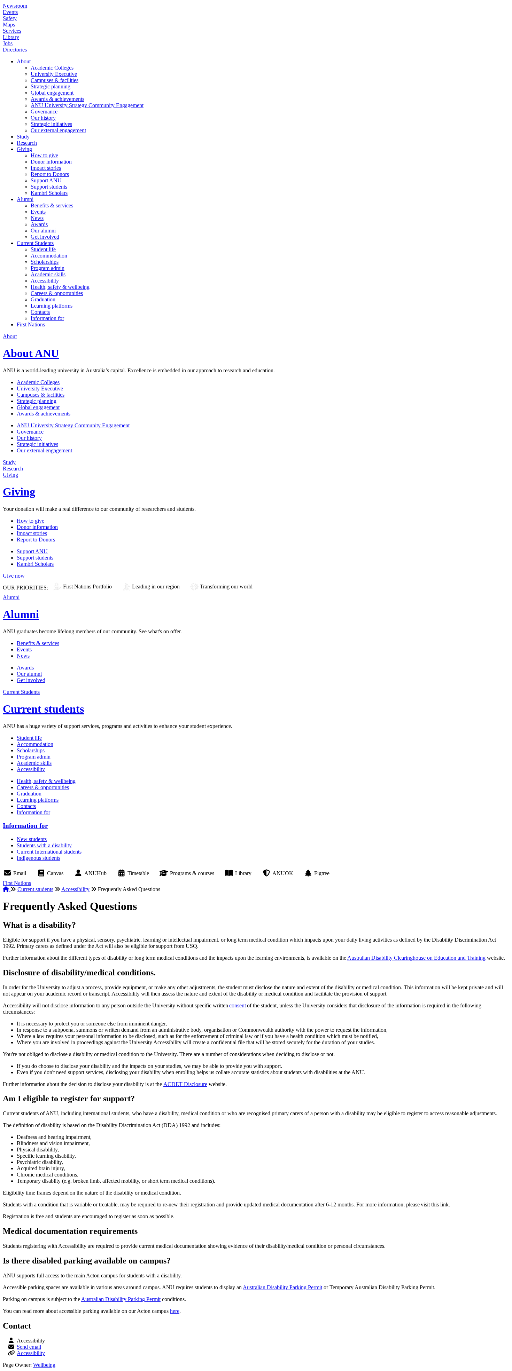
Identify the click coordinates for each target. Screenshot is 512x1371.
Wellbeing (44, 1365)
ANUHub (95, 873)
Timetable (138, 873)
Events (10, 12)
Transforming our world (226, 586)
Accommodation (49, 256)
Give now (14, 576)
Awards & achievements (57, 99)
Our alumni (43, 230)
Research (27, 143)
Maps (9, 24)
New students (32, 839)
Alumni (25, 199)
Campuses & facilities (54, 80)
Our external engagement (58, 130)
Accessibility (45, 281)
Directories (15, 50)
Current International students (49, 852)
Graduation (43, 299)
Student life (43, 249)
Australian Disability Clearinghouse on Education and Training (416, 958)
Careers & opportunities (57, 293)
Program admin (47, 268)
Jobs (8, 43)
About (24, 61)
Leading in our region (156, 586)
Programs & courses (192, 873)
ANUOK (282, 873)
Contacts (40, 312)
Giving (24, 149)
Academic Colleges (52, 68)
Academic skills (48, 274)
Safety (10, 18)
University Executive (54, 74)
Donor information (51, 162)
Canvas (55, 873)
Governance (44, 111)
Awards (39, 224)
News (37, 218)
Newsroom (15, 6)
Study (23, 137)
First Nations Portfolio (87, 586)
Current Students (35, 243)
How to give (44, 155)
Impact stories (46, 168)
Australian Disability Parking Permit (282, 1287)
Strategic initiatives (51, 124)
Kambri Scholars (49, 193)
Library (11, 37)
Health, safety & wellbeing (60, 287)
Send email (29, 1347)
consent (237, 1005)
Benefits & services (52, 205)
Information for (47, 318)
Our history (43, 118)
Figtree (321, 873)
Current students (43, 709)
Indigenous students (38, 858)
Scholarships (45, 262)
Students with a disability (44, 845)
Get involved (45, 237)
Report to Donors (50, 174)
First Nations (31, 324)
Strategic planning (50, 86)
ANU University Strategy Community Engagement (87, 105)
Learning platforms (51, 306)
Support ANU (46, 180)
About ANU (31, 353)
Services (12, 31)
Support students (49, 187)
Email (19, 873)
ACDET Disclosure (185, 1084)
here (174, 1311)
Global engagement (52, 93)
